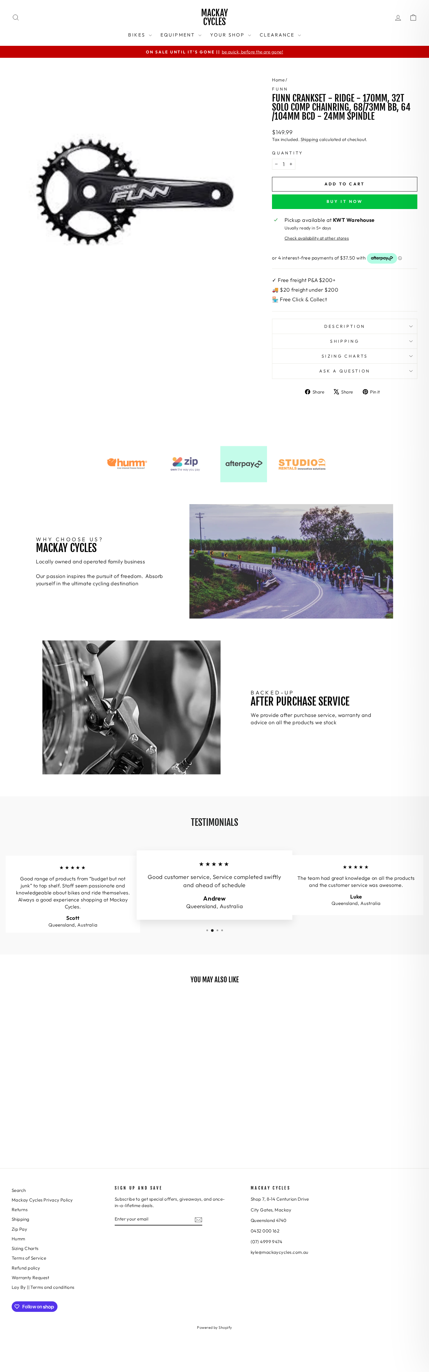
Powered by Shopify (214, 1327)
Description (344, 326)
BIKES (137, 35)
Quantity (287, 153)
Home (278, 80)
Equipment (179, 35)
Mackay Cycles (214, 17)
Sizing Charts (345, 356)
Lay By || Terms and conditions (43, 1287)
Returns (19, 1209)
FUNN (280, 89)
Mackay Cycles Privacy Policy (42, 1200)
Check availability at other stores (317, 238)
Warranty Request (30, 1277)
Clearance (278, 35)
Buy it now (345, 201)
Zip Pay (19, 1229)
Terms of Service (29, 1258)
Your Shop (228, 35)
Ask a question (344, 371)
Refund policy (26, 1268)
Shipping (309, 139)
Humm (18, 1239)
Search (19, 1190)
